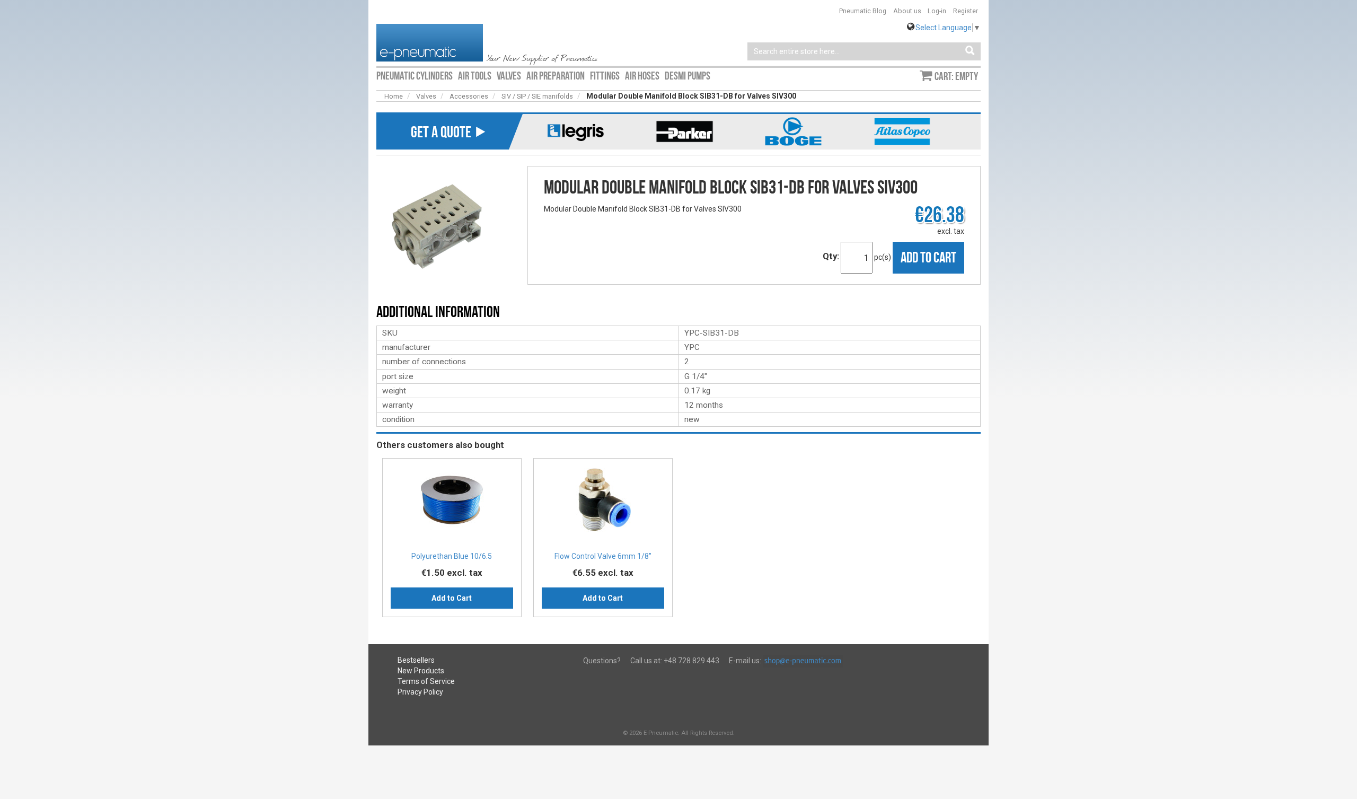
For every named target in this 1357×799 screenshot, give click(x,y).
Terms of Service (426, 681)
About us (907, 11)
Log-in (937, 11)
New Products (421, 670)
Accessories (469, 96)
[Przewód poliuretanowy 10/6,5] (452, 502)
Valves (426, 96)
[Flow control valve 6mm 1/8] (603, 502)
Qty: (831, 256)
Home (393, 96)
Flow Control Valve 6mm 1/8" (602, 556)
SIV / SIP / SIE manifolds (537, 96)
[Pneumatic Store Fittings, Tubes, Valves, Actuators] (429, 42)
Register (965, 11)
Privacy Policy (420, 692)
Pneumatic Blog (862, 11)
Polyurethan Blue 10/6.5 (451, 556)
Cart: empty (956, 76)
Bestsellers (416, 660)
